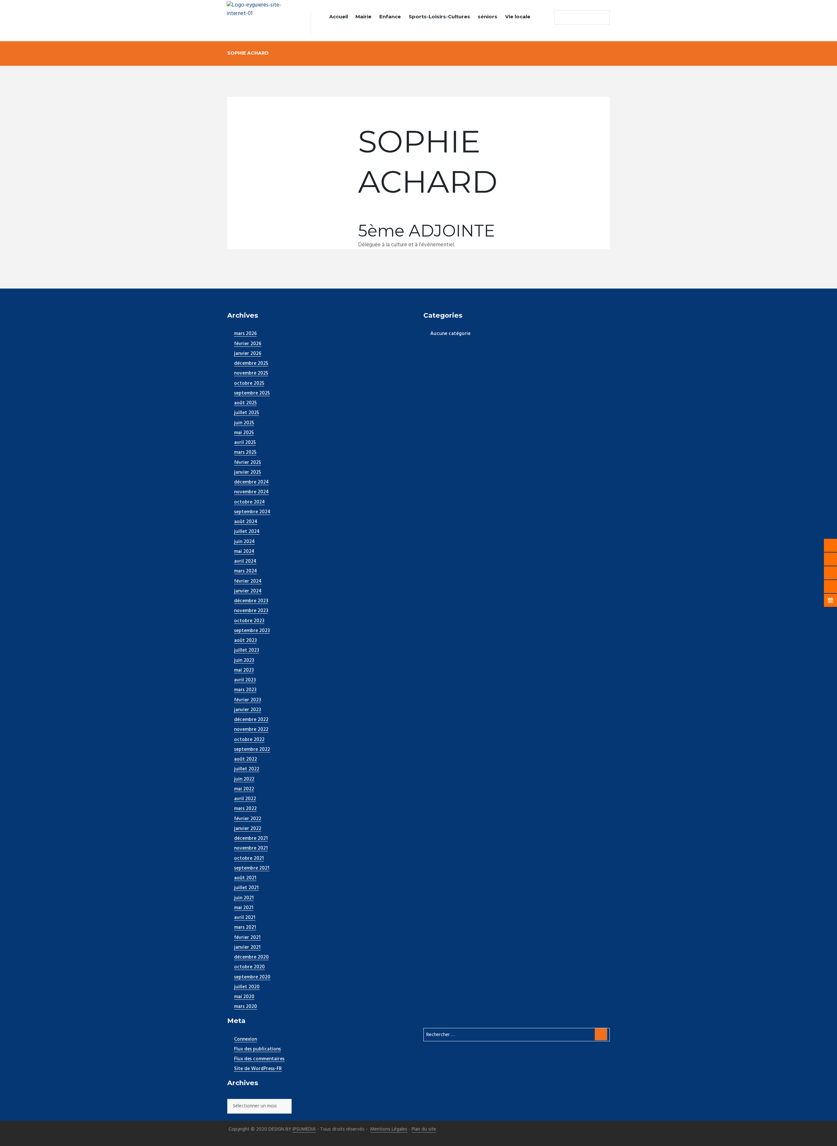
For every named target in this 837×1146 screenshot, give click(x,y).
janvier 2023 (247, 710)
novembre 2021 (251, 848)
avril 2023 (245, 680)
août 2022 (245, 759)
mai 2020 (244, 997)
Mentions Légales (388, 1129)
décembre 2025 (251, 363)
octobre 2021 (249, 858)
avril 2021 (244, 918)
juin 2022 (244, 779)
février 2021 (247, 938)
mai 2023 (244, 670)
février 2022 (247, 819)
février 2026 (247, 344)
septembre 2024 (252, 512)
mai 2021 (243, 908)
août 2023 (245, 641)
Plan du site (424, 1129)
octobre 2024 (249, 502)
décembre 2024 (251, 482)
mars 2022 (245, 809)
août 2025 (245, 403)
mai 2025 (244, 433)
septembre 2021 (251, 868)
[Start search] (560, 17)
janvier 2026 (247, 354)
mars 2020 (245, 1007)
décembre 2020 (251, 957)
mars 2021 (245, 927)
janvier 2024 (248, 591)
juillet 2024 (247, 532)
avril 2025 (245, 443)
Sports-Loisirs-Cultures (439, 16)
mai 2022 (244, 789)
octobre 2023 (249, 621)
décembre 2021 (251, 838)
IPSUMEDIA (304, 1129)
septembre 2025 (252, 393)
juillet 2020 (247, 987)
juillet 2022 (246, 769)
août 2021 (245, 878)
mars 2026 (245, 334)
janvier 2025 (247, 472)
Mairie (363, 16)
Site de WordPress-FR (258, 1069)
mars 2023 (245, 690)
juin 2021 (244, 898)
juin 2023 (244, 660)
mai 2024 (244, 552)
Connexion (245, 1039)
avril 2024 (245, 561)
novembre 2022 (251, 729)
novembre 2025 (251, 373)
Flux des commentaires (259, 1059)
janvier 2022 (247, 829)
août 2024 (245, 522)
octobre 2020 (249, 967)
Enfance (390, 16)
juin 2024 (244, 542)
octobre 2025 (249, 383)
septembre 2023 (252, 631)
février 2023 (247, 700)
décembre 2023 (251, 601)
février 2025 (247, 463)
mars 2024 (245, 571)
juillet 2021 (246, 888)
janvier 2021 (247, 947)
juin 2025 (244, 423)
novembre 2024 (251, 492)
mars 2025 (245, 452)
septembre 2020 (252, 977)
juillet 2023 (246, 650)
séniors (487, 16)
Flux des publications (257, 1049)
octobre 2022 (249, 740)
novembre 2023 (251, 611)
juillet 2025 (246, 413)
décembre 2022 (251, 720)
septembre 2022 (252, 749)
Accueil (338, 16)
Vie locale (517, 16)
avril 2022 (245, 799)
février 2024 (248, 581)
